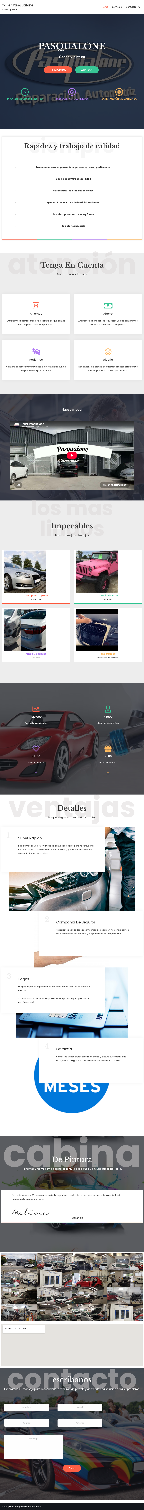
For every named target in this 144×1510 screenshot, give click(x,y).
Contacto (131, 6)
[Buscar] (139, 7)
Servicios (117, 6)
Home (105, 6)
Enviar (72, 1468)
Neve (4, 1506)
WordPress (35, 1506)
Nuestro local (72, 409)
